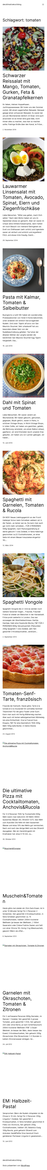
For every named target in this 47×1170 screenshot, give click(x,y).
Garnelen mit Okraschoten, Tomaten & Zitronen (17, 1001)
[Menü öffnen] (43, 4)
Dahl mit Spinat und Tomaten (19, 405)
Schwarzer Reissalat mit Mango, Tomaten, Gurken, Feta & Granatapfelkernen (23, 86)
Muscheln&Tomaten (22, 898)
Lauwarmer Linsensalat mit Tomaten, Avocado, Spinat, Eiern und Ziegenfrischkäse (23, 197)
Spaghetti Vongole (23, 602)
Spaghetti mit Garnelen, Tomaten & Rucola (23, 505)
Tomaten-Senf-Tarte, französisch (22, 696)
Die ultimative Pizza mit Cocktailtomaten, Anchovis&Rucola (21, 799)
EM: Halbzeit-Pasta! (17, 1103)
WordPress (25, 1165)
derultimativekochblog (12, 4)
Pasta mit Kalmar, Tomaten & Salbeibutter (21, 302)
